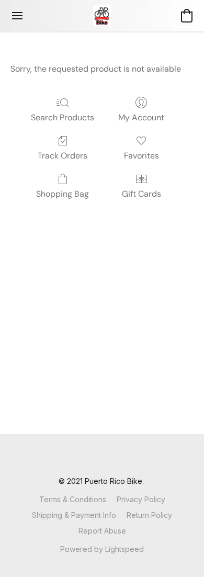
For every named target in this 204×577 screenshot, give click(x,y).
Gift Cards (141, 193)
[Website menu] (17, 15)
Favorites (141, 155)
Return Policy (149, 515)
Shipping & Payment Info (74, 515)
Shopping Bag (62, 193)
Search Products (62, 117)
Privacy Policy (141, 499)
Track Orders (62, 155)
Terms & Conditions (72, 499)
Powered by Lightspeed (102, 549)
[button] (102, 15)
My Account (141, 117)
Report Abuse (102, 530)
